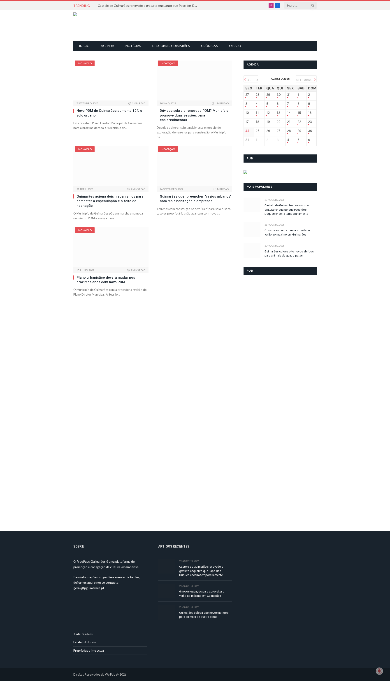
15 (299, 112)
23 (310, 122)
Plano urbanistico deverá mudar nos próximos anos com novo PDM (106, 279)
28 (258, 94)
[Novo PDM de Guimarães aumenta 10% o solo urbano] (111, 80)
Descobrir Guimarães (171, 46)
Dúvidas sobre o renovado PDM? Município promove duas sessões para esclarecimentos (194, 115)
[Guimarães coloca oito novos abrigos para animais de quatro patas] (252, 250)
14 (289, 112)
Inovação (85, 63)
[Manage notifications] (379, 671)
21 (288, 122)
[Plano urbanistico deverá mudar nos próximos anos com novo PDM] (111, 247)
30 (279, 94)
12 (268, 112)
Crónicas (209, 46)
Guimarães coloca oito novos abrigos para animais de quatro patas (289, 253)
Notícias (133, 46)
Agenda (107, 46)
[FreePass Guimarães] (95, 25)
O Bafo (235, 46)
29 (268, 94)
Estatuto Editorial (84, 642)
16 (310, 112)
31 (289, 94)
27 (247, 94)
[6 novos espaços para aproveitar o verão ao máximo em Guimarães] (252, 229)
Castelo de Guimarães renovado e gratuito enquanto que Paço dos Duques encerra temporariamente (148, 5)
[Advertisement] (197, 25)
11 (257, 112)
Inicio (84, 46)
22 (299, 122)
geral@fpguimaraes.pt (88, 588)
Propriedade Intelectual (88, 650)
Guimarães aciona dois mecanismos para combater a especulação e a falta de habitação (110, 201)
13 (278, 112)
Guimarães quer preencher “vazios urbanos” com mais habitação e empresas (196, 198)
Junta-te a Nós (83, 634)
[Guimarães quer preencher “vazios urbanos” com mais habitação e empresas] (194, 166)
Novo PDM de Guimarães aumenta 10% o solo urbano (109, 113)
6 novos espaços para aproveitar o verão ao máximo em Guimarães (287, 232)
